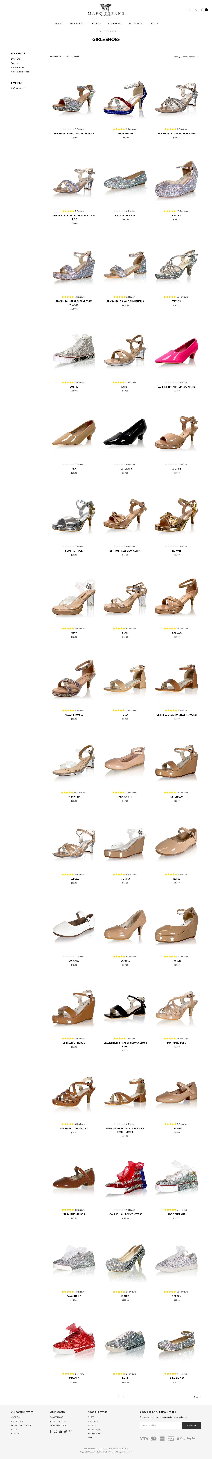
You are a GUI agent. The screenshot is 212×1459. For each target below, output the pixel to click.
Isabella (176, 633)
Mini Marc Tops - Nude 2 (74, 1128)
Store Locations (58, 1421)
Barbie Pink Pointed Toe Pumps (176, 387)
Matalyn (176, 1128)
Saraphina (74, 797)
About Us (15, 1417)
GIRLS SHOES (76, 23)
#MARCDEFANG (56, 1417)
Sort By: (177, 57)
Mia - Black (125, 469)
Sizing (14, 1429)
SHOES (57, 23)
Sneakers (15, 63)
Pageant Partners (58, 1425)
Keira (176, 879)
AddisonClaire (176, 1214)
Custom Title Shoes (20, 71)
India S (125, 1296)
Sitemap (15, 1433)
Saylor (176, 961)
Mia (74, 469)
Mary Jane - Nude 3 (74, 1214)
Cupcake (74, 961)
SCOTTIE (176, 469)
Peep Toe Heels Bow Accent (125, 551)
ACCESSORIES (135, 23)
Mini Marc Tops (176, 1043)
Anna (74, 633)
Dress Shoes (16, 59)
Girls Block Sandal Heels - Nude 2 (176, 715)
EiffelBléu (176, 797)
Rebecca (74, 879)
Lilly (125, 715)
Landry (176, 215)
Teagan (176, 1296)
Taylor (176, 301)
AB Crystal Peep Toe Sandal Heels (74, 133)
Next (196, 1397)
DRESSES (95, 23)
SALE (153, 23)
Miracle (74, 1378)
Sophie (74, 387)
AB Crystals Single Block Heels (125, 301)
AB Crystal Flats (125, 215)
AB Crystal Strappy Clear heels (177, 133)
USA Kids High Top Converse (125, 1214)
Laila (125, 1378)
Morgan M (125, 797)
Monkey (125, 879)
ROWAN (176, 551)
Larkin (125, 387)
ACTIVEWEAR (114, 23)
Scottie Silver (74, 551)
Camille (125, 961)
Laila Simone (176, 1378)
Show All (75, 56)
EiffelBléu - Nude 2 (74, 1043)
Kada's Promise (74, 715)
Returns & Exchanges (21, 1425)
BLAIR (125, 633)
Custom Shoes (17, 67)
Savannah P (74, 1296)
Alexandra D (125, 133)
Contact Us (17, 1421)
